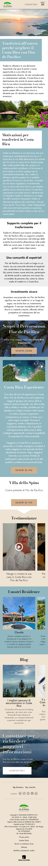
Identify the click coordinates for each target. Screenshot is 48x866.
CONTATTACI (17, 770)
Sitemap (24, 847)
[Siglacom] (24, 858)
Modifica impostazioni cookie (24, 850)
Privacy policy (24, 837)
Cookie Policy (24, 840)
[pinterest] (32, 793)
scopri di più (24, 470)
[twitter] (28, 793)
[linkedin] (20, 793)
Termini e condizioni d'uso (24, 844)
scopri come (24, 350)
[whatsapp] (36, 793)
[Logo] (7, 4)
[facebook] (24, 793)
